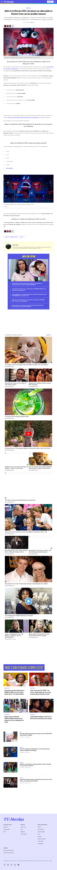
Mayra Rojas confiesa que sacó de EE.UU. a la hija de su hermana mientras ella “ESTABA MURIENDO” (27, 284)
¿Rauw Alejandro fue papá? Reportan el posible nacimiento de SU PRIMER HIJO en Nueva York (29, 295)
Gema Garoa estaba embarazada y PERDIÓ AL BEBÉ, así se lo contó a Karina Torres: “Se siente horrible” (14, 692)
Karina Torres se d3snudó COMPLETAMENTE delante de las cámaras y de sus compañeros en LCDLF (14, 719)
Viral (20, 732)
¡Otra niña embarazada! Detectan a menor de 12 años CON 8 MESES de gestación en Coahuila (36, 734)
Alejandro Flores (27, 752)
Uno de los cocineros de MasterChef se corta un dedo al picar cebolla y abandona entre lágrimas (35, 749)
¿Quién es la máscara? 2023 (11, 237)
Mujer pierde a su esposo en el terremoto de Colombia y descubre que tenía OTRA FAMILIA (28, 306)
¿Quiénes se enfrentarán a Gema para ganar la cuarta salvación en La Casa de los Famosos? (35, 764)
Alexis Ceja (32, 22)
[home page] (8, 2)
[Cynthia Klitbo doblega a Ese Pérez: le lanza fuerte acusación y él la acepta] (41, 705)
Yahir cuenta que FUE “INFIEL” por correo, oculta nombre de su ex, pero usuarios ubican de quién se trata (40, 692)
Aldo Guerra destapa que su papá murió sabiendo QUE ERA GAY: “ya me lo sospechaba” (28, 300)
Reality (21, 237)
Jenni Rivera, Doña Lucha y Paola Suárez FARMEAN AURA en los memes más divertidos (29, 289)
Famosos (28, 8)
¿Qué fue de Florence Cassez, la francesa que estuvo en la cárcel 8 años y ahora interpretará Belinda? (36, 780)
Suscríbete (50, 1)
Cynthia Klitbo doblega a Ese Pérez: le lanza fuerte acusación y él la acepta (41, 717)
